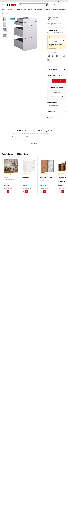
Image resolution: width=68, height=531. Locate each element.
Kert (14, 9)
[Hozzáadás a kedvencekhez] (49, 81)
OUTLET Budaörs (47, 9)
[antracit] (49, 56)
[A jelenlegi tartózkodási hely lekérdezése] (63, 96)
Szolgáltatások (62, 9)
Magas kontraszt (60, 1)
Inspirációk (30, 9)
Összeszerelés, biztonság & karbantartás (54, 116)
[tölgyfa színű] (64, 56)
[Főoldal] (2, 13)
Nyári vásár (23, 9)
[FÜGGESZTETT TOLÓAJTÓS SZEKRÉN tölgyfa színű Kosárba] (44, 191)
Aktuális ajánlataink (38, 9)
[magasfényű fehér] (60, 56)
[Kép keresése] (46, 5)
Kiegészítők (9, 9)
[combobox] (55, 96)
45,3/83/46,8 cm (53, 69)
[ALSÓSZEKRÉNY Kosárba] (26, 191)
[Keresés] (20, 5)
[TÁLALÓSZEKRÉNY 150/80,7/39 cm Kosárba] (62, 191)
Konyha (18, 9)
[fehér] (52, 56)
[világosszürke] (49, 59)
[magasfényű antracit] (56, 56)
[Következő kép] (66, 174)
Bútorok (3, 9)
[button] (4, 19)
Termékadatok (51, 111)
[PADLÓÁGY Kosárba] (8, 191)
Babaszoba (55, 9)
